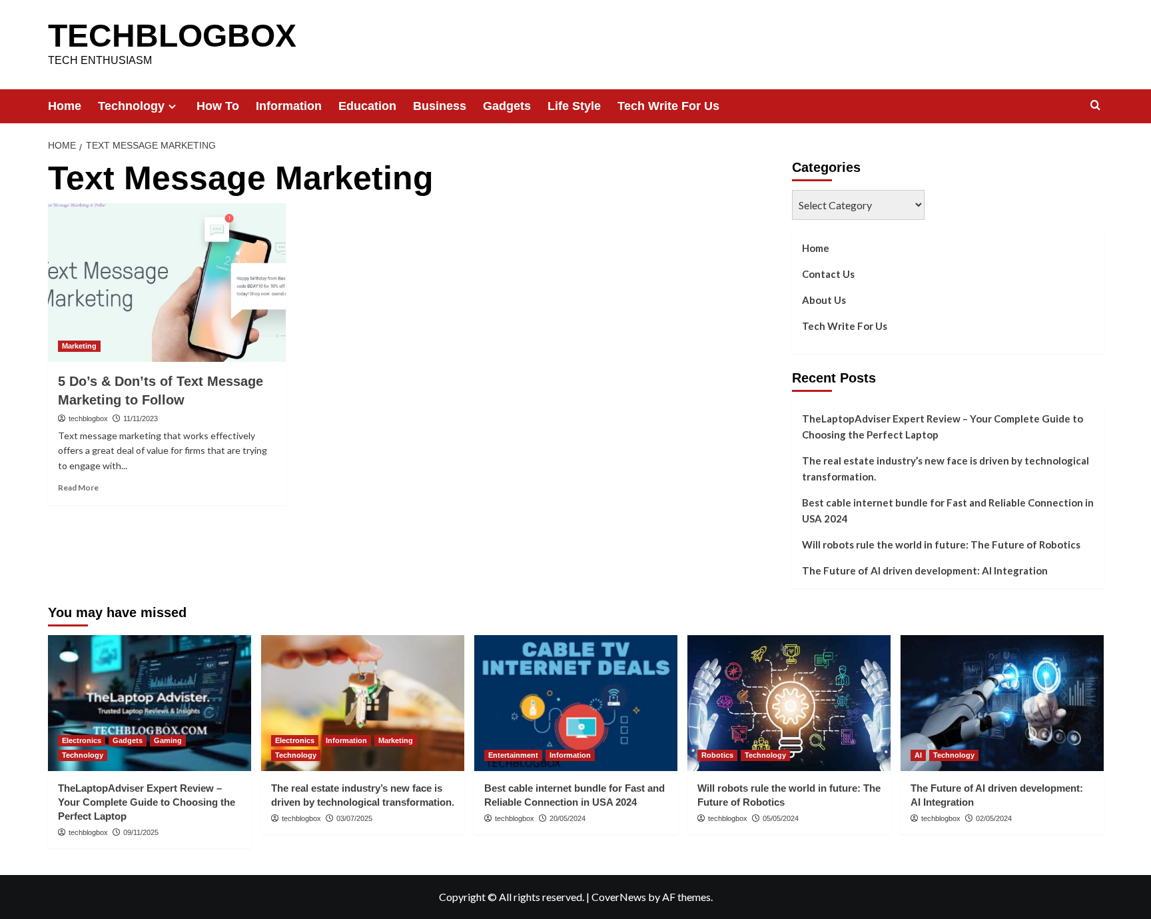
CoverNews (618, 896)
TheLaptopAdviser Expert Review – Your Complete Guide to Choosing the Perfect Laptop (942, 427)
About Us (824, 300)
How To (217, 106)
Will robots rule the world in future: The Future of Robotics (941, 544)
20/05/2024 (567, 818)
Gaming (168, 740)
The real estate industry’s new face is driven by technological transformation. (945, 468)
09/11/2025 (141, 832)
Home (64, 106)
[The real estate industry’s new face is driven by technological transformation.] (362, 702)
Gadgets (507, 106)
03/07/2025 (354, 818)
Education (367, 106)
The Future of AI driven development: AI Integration (925, 570)
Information (289, 106)
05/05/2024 (781, 818)
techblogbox (88, 419)
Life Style (574, 106)
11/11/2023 (140, 419)
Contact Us (828, 274)
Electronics (81, 740)
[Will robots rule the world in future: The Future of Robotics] (789, 702)
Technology (131, 106)
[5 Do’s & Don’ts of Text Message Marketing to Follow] (167, 282)
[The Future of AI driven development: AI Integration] (1002, 702)
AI (918, 755)
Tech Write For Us (668, 106)
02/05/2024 (994, 818)
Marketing (79, 346)
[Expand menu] (172, 106)
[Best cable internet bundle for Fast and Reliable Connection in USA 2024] (575, 702)
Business (439, 106)
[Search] (1095, 105)
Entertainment (513, 755)
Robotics (717, 755)
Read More (78, 487)
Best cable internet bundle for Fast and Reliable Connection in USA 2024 (948, 510)
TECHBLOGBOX (172, 35)
